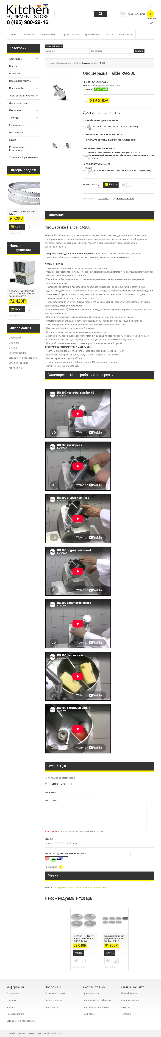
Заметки (125, 1007)
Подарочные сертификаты (97, 1000)
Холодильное (16, 125)
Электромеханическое (21, 95)
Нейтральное (16, 132)
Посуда (13, 66)
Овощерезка (59, 887)
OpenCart (21, 1033)
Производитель (64, 63)
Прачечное (15, 73)
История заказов (130, 1000)
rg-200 (77, 887)
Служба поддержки (19, 363)
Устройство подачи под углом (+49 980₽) (115, 127)
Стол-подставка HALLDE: (97, 164)
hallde (70, 887)
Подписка (126, 1014)
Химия (12, 140)
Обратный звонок (54, 46)
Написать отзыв (125, 198)
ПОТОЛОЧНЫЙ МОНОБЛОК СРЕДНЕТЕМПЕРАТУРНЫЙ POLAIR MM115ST (22, 293)
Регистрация (126, 34)
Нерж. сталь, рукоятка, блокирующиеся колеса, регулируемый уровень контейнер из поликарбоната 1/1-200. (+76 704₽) (121, 155)
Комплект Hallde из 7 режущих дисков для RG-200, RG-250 (114, 938)
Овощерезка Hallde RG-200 (93, 63)
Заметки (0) (28, 34)
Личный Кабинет (130, 993)
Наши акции (89, 1014)
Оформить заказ (93, 34)
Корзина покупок (70, 34)
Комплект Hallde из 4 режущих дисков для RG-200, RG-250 (83, 938)
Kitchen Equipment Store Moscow (39, 1033)
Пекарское (15, 110)
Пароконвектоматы (20, 81)
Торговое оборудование (22, 157)
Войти (109, 34)
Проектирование (17, 353)
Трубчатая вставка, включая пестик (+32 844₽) (111, 140)
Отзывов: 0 (103, 198)
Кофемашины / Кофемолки (17, 149)
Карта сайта (15, 368)
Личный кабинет (48, 34)
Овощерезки (88, 887)
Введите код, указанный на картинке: (65, 853)
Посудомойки (16, 88)
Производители (91, 993)
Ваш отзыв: (51, 801)
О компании (15, 337)
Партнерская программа (96, 1007)
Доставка (14, 342)
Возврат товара (53, 1000)
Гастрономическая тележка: (99, 148)
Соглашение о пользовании (23, 358)
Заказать (139, 51)
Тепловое (14, 117)
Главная (13, 34)
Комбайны (101, 887)
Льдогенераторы (18, 103)
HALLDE (76, 63)
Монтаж (13, 348)
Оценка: (49, 839)
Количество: (90, 185)
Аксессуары (15, 58)
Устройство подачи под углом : (101, 120)
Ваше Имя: (50, 793)
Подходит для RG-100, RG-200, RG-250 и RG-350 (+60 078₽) (122, 170)
